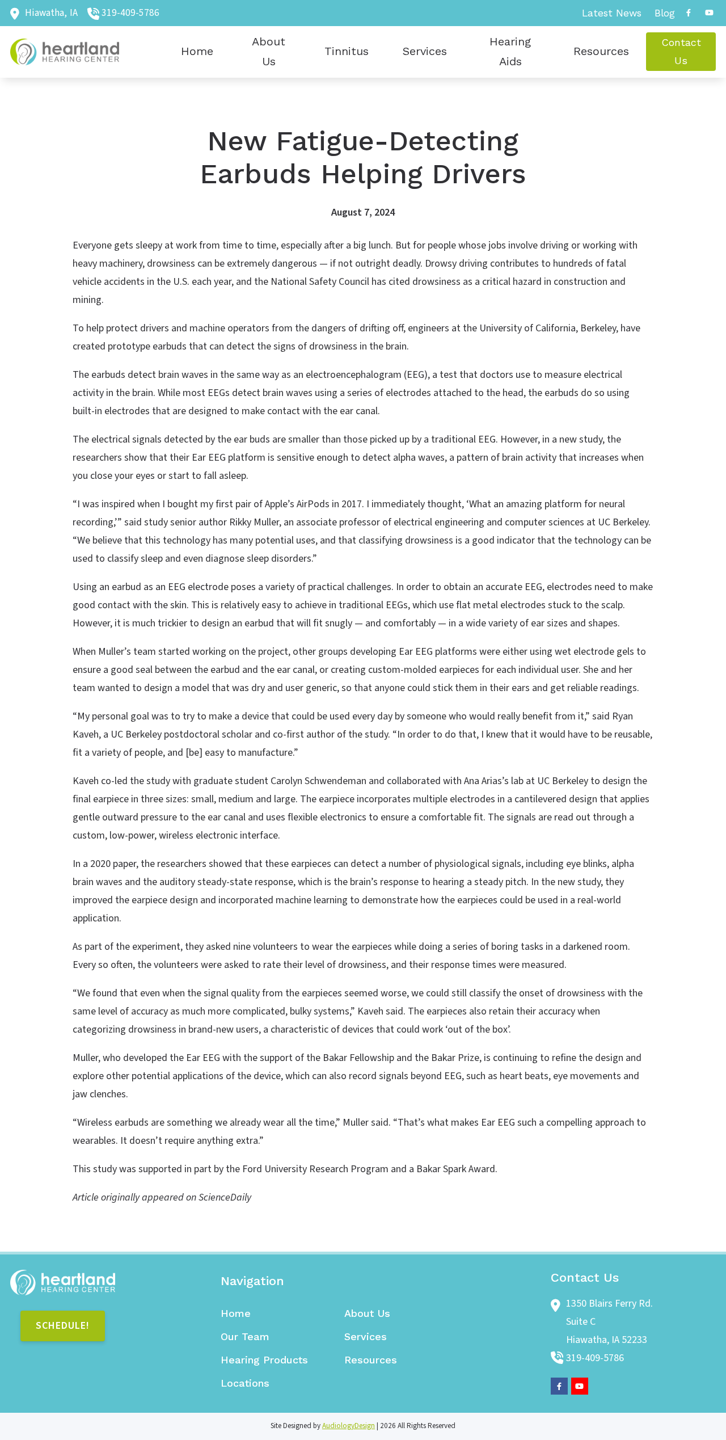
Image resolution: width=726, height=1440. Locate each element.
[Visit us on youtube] (709, 12)
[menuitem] (612, 13)
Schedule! (63, 1326)
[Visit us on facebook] (688, 12)
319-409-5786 (130, 13)
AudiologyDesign (348, 1426)
